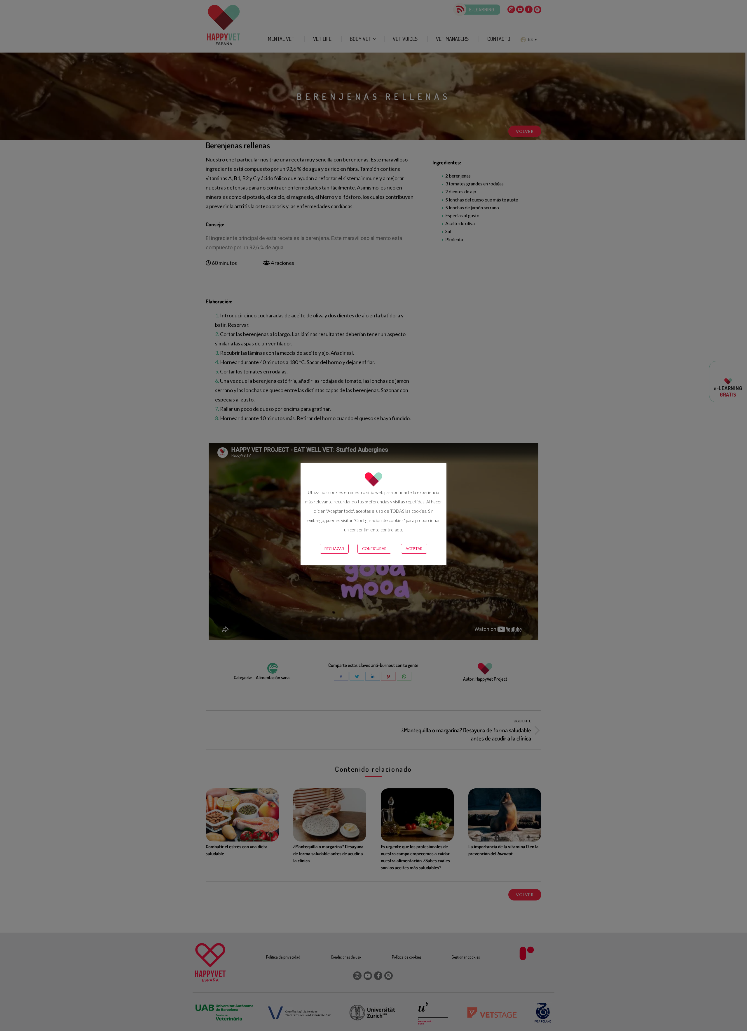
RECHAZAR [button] (334, 548)
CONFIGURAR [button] (374, 548)
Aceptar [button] (414, 548)
